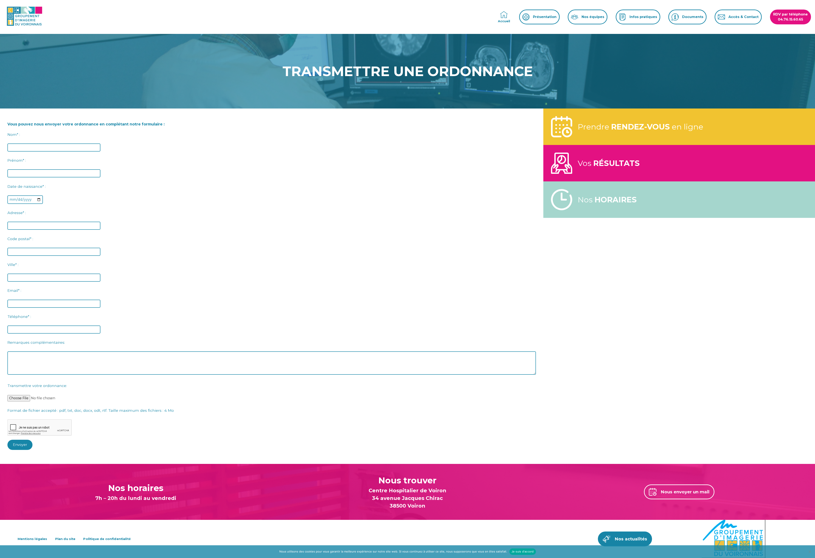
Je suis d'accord (522, 551)
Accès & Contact (743, 17)
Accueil (504, 21)
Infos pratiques (643, 17)
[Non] (810, 552)
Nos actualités (631, 538)
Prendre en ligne (640, 126)
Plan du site (65, 539)
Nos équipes (593, 17)
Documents (692, 17)
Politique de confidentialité (107, 539)
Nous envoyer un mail (685, 491)
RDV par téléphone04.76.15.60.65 (790, 16)
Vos (609, 163)
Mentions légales (32, 539)
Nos (607, 199)
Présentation (544, 17)
